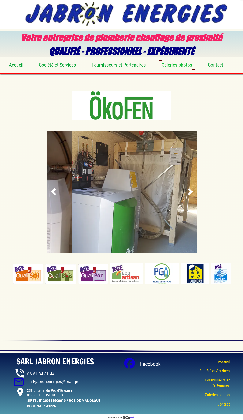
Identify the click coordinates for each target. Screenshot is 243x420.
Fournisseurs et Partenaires (119, 65)
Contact (215, 65)
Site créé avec (115, 417)
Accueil (16, 65)
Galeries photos (177, 65)
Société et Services (57, 65)
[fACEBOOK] (129, 363)
